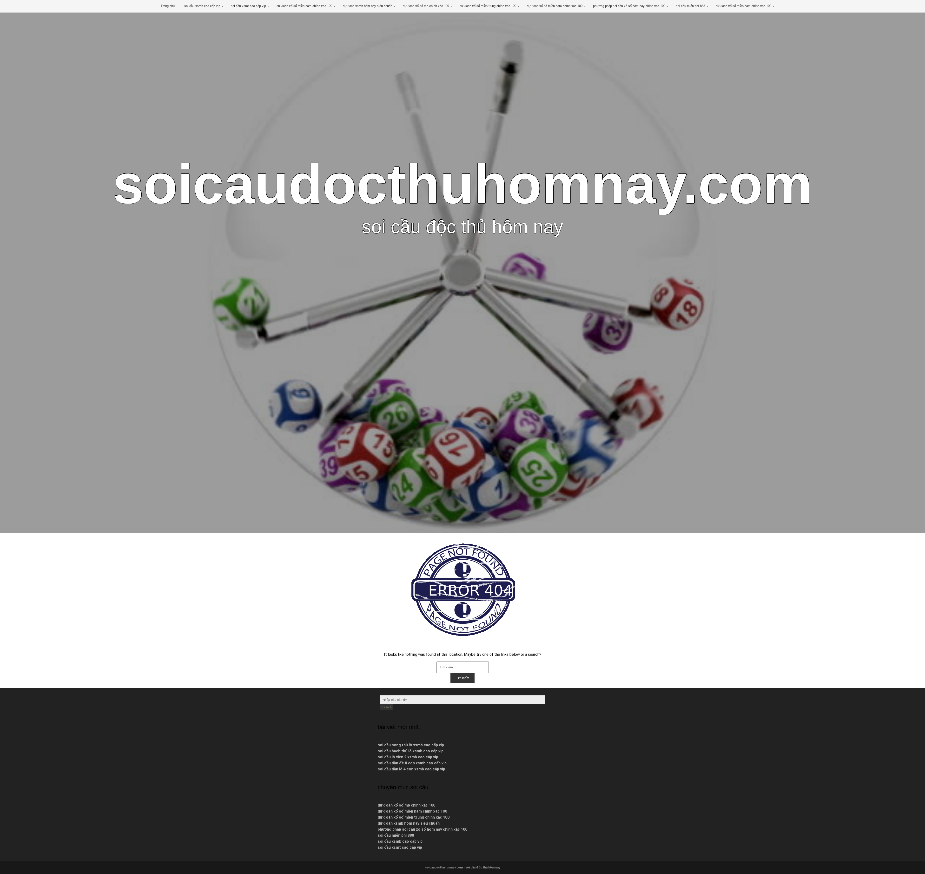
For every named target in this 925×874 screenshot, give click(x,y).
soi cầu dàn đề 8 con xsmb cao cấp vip (412, 763)
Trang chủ (168, 6)
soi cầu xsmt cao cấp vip (248, 6)
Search (386, 707)
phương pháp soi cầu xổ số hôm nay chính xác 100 (629, 6)
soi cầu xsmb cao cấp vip (202, 6)
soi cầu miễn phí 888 (690, 6)
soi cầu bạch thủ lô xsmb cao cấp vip (410, 751)
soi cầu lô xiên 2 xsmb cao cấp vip (408, 757)
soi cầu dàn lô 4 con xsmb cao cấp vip (411, 769)
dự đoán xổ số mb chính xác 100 (426, 6)
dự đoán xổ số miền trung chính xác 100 (488, 6)
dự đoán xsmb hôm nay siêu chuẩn (367, 6)
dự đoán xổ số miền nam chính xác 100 (304, 6)
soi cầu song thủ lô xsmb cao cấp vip (411, 745)
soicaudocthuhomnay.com (462, 184)
